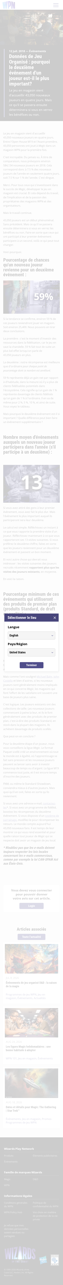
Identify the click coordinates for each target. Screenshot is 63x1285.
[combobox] (28, 635)
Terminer (31, 665)
